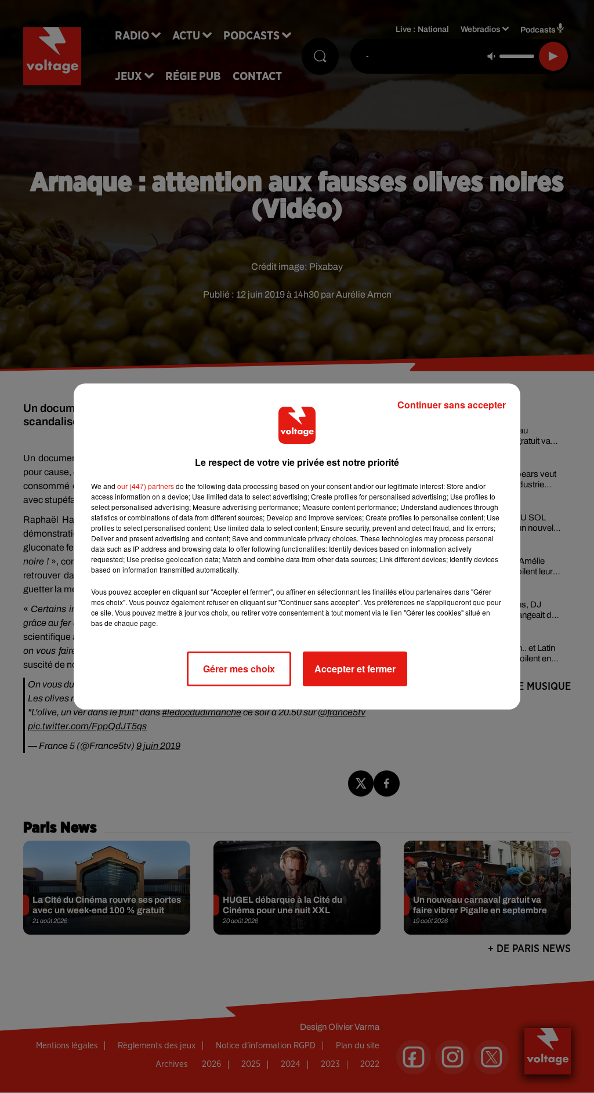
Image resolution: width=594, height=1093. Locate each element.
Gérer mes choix (239, 668)
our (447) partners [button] (145, 486)
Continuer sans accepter (451, 404)
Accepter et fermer (355, 668)
